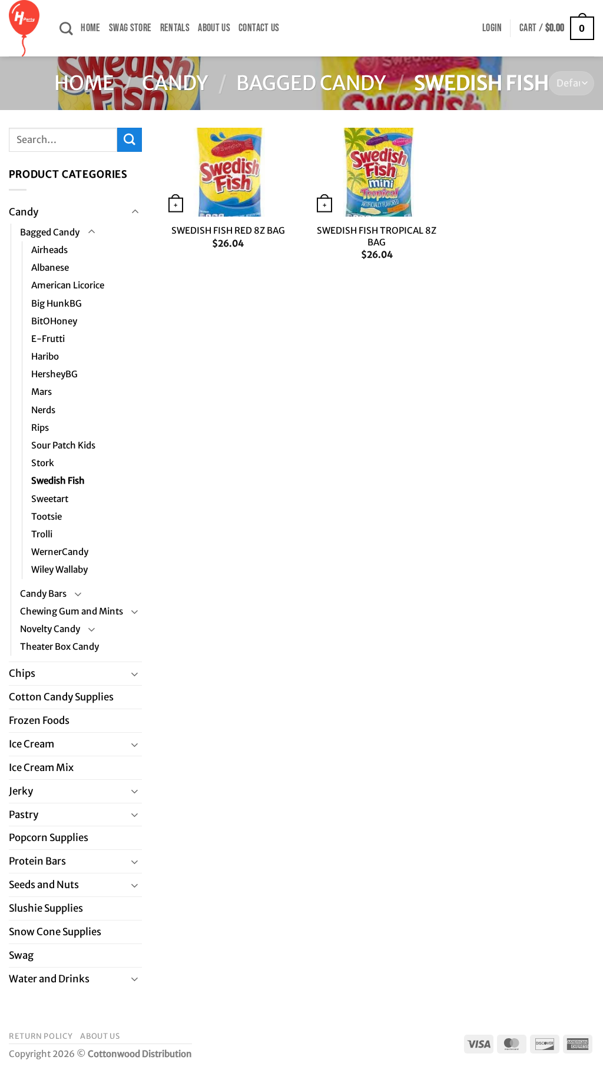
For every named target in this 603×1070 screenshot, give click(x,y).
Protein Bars (37, 861)
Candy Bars (43, 593)
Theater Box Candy (59, 646)
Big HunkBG (56, 303)
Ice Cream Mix (41, 767)
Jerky (21, 791)
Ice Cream (31, 743)
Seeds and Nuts (44, 884)
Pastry (23, 814)
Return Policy (40, 1036)
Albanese (50, 267)
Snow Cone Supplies (55, 931)
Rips (40, 427)
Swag (21, 955)
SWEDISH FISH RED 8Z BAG (228, 230)
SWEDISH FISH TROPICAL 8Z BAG (376, 236)
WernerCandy (59, 551)
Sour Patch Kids (63, 445)
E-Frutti (48, 338)
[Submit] (129, 140)
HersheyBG (54, 374)
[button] (492, 28)
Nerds (43, 410)
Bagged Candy (311, 83)
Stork (42, 462)
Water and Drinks (49, 978)
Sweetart (49, 498)
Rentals (175, 28)
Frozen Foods (39, 720)
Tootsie (46, 516)
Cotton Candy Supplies (61, 696)
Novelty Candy (50, 628)
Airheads (49, 249)
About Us (214, 28)
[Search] (65, 28)
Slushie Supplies (46, 908)
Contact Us (259, 28)
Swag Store (130, 28)
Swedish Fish (58, 480)
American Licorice (67, 285)
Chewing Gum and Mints (71, 611)
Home (90, 28)
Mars (41, 391)
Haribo (45, 356)
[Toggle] (135, 212)
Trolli (41, 534)
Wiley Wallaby (59, 569)
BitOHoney (54, 321)
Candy (175, 83)
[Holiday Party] (25, 28)
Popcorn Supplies (48, 837)
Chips (22, 673)
